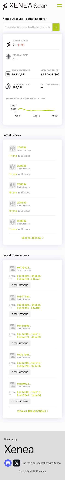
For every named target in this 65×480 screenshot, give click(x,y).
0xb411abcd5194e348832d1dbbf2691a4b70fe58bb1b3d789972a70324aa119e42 (24, 296)
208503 (22, 202)
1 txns (13, 155)
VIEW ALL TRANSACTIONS (31, 411)
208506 (22, 147)
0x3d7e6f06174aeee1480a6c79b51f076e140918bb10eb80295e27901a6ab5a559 (24, 354)
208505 (22, 165)
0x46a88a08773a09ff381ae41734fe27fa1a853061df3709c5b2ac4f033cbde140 (24, 325)
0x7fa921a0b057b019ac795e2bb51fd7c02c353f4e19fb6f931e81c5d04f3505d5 (24, 267)
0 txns (13, 192)
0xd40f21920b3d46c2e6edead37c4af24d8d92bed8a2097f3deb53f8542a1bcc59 (24, 383)
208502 (22, 221)
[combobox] (27, 27)
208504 (22, 184)
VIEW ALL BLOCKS (31, 238)
